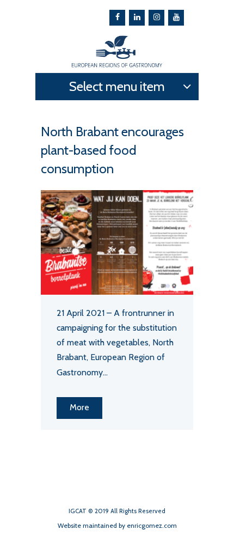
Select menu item (117, 86)
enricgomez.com (152, 525)
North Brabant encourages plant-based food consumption (112, 150)
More (79, 407)
